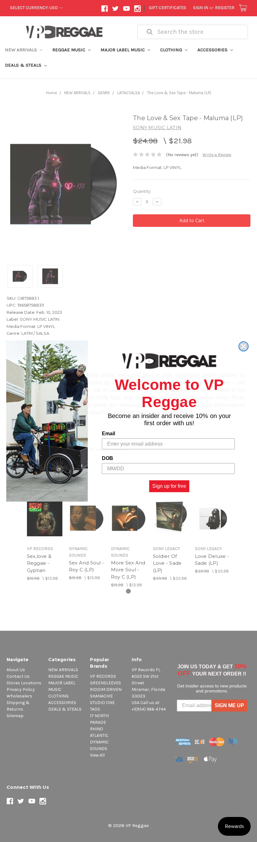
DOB (107, 458)
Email (108, 433)
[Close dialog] (243, 346)
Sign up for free (169, 486)
